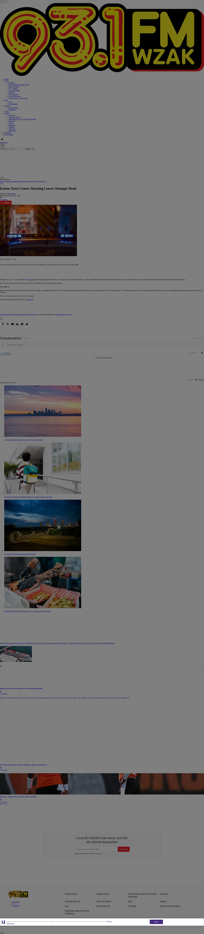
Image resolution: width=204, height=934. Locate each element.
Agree (156, 922)
